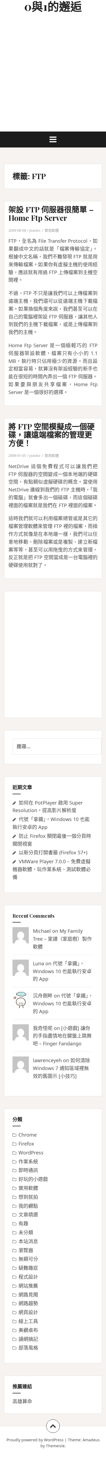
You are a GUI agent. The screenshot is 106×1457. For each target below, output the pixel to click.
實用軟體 (52, 230)
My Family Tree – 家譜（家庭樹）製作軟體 (62, 939)
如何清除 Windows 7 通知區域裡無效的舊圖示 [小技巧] (61, 1068)
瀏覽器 (25, 1250)
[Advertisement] (53, 76)
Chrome (27, 1134)
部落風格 (28, 1347)
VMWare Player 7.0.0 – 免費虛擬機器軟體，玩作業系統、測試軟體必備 (52, 869)
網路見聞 (28, 1294)
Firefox (26, 1143)
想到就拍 (28, 1197)
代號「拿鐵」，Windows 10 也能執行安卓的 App (62, 971)
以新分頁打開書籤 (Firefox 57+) (53, 852)
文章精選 (28, 1214)
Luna (38, 963)
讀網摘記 (28, 1339)
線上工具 (28, 1321)
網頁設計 (28, 1312)
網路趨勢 (28, 1303)
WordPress (30, 1152)
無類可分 (28, 1259)
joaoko (34, 230)
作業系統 (28, 1161)
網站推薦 (28, 1285)
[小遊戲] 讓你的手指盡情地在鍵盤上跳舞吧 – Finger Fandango (62, 1036)
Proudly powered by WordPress (35, 1439)
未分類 (25, 1232)
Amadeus (91, 1439)
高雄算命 (22, 1401)
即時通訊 (28, 1170)
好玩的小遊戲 (33, 1179)
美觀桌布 (28, 1330)
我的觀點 (28, 1206)
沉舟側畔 (42, 995)
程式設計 (28, 1277)
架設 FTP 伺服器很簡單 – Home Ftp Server (51, 213)
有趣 (23, 1223)
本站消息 (28, 1241)
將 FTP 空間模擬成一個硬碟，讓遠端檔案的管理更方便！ (51, 434)
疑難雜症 (28, 1268)
